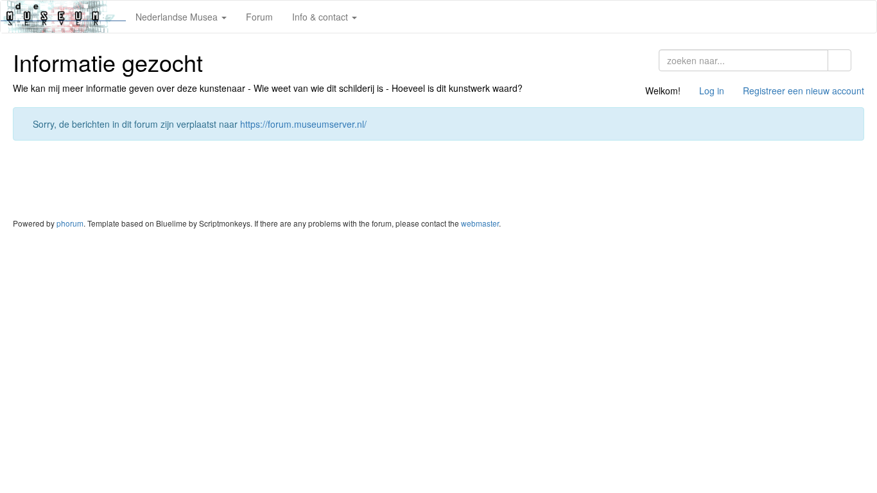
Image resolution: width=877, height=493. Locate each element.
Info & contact (321, 16)
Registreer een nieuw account (803, 90)
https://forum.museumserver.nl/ (303, 123)
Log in (711, 90)
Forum (259, 16)
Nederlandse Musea (177, 16)
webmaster (480, 223)
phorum (69, 223)
